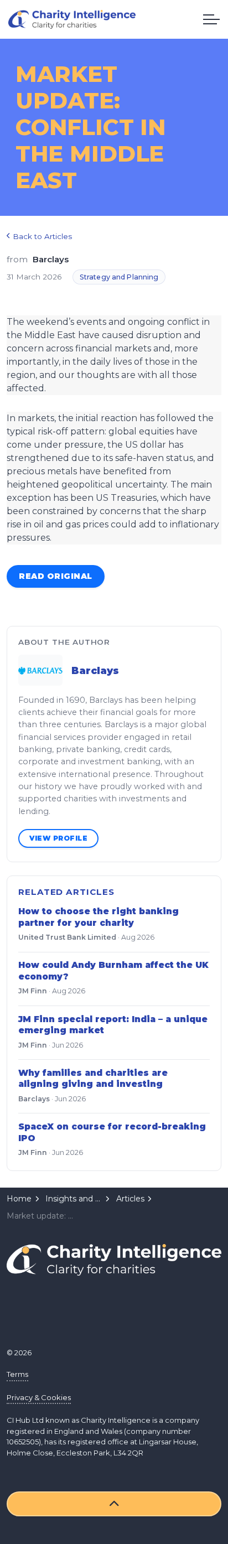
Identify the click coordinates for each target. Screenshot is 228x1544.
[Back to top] (114, 1503)
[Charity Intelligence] (72, 19)
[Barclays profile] (40, 670)
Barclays (95, 670)
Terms (17, 1374)
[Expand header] (211, 19)
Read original (55, 576)
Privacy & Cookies (39, 1397)
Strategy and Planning (119, 277)
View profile (58, 838)
